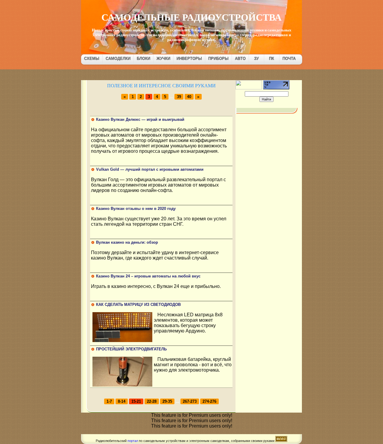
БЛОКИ (143, 58)
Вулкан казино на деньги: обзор (127, 242)
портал (132, 441)
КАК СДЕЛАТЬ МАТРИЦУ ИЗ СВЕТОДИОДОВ (138, 304)
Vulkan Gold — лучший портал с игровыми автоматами (149, 169)
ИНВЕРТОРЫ (189, 58)
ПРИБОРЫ (218, 58)
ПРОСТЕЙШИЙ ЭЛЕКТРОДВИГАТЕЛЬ (131, 349)
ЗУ (256, 58)
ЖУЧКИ (163, 58)
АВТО (240, 58)
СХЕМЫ (91, 58)
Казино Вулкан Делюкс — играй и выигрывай (140, 119)
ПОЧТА (289, 58)
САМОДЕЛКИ (118, 58)
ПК (271, 58)
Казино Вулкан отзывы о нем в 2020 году (136, 208)
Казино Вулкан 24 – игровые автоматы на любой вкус (148, 276)
